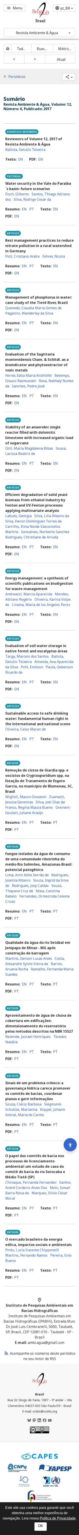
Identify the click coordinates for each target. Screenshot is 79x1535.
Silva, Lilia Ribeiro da (51, 515)
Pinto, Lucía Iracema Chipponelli (32, 1249)
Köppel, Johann (52, 1109)
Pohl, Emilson (32, 667)
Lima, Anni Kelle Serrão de (27, 874)
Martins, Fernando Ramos (26, 1255)
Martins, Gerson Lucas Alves (28, 958)
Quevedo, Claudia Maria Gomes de (33, 307)
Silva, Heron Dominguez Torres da (33, 521)
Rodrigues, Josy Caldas (30, 885)
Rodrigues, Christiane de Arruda (31, 537)
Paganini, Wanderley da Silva (29, 313)
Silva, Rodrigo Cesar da (32, 199)
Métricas (65, 48)
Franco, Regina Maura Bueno (29, 807)
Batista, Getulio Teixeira (25, 149)
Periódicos (13, 76)
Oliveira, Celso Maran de (25, 729)
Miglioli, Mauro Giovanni (25, 796)
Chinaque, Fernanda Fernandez (31, 1182)
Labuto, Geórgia (18, 515)
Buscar (42, 48)
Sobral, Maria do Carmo (24, 1114)
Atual (61, 59)
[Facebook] (44, 1420)
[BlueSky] (29, 1420)
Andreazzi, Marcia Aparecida (28, 594)
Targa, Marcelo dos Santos (27, 656)
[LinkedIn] (39, 1420)
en (20, 159)
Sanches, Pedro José (28, 386)
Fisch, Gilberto (17, 194)
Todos (22, 48)
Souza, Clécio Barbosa (23, 1104)
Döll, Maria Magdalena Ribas (29, 448)
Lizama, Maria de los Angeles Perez (41, 604)
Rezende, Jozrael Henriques (28, 1036)
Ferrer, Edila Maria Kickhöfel (28, 375)
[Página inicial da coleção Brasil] (39, 1385)
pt (31, 209)
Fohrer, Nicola (53, 256)
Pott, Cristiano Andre (22, 256)
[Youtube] (50, 1420)
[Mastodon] (34, 1420)
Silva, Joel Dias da (50, 802)
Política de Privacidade (58, 1518)
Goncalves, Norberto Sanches (45, 531)
